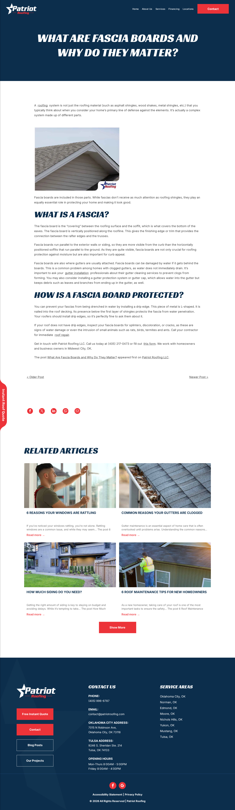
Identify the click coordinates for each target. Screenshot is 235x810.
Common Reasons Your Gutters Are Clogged (161, 513)
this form (150, 343)
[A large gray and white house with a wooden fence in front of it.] (70, 564)
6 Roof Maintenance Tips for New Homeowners (164, 592)
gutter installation (77, 273)
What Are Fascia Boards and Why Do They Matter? (82, 357)
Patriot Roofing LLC (155, 357)
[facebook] (112, 786)
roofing (43, 105)
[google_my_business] (122, 786)
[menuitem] (135, 9)
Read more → (36, 535)
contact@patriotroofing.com (106, 714)
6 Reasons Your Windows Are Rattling (61, 513)
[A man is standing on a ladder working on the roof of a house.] (165, 564)
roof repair (62, 335)
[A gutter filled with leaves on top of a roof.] (165, 485)
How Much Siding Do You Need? (54, 592)
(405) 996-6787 (99, 700)
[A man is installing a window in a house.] (70, 485)
